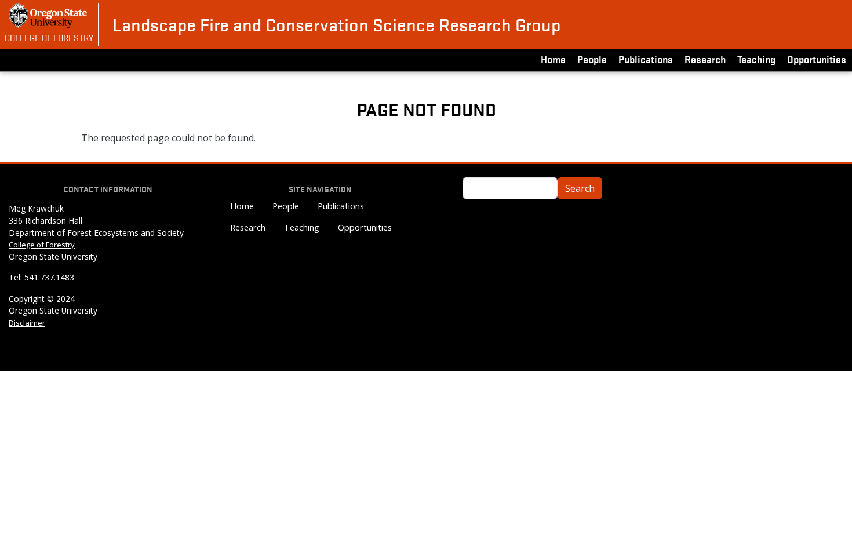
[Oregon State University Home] (49, 16)
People (592, 59)
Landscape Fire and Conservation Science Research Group (336, 24)
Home (553, 59)
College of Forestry (49, 37)
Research (705, 59)
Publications (645, 59)
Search (580, 188)
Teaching (756, 59)
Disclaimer (27, 323)
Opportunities (816, 59)
